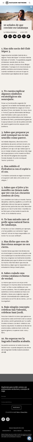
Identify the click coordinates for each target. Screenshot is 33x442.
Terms (18, 233)
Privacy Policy (25, 233)
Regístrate (25, 229)
